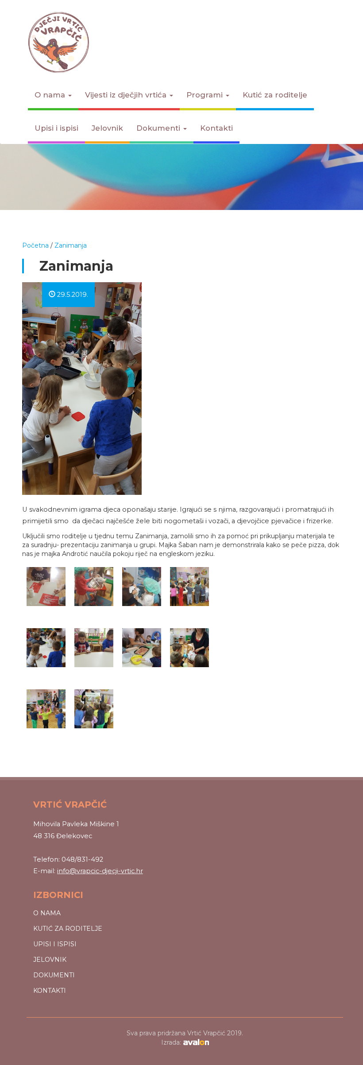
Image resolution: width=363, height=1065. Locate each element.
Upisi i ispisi (56, 128)
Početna (35, 245)
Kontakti (216, 128)
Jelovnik (107, 128)
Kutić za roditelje (275, 94)
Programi (205, 94)
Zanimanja (70, 245)
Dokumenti (159, 128)
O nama (51, 94)
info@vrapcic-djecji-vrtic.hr (100, 871)
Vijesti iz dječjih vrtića (127, 94)
